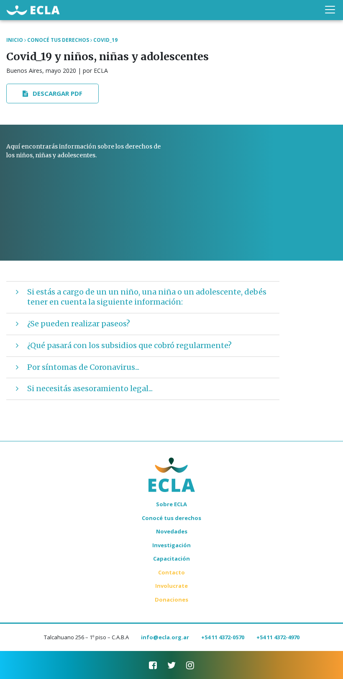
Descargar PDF (56, 93)
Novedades (171, 531)
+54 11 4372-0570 (222, 637)
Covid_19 (105, 40)
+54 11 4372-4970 (277, 637)
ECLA (33, 11)
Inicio (14, 40)
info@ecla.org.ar (165, 637)
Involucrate (171, 585)
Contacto (171, 572)
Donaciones (171, 599)
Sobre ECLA (171, 504)
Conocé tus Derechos (58, 40)
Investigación (171, 545)
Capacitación (171, 558)
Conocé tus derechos (171, 518)
